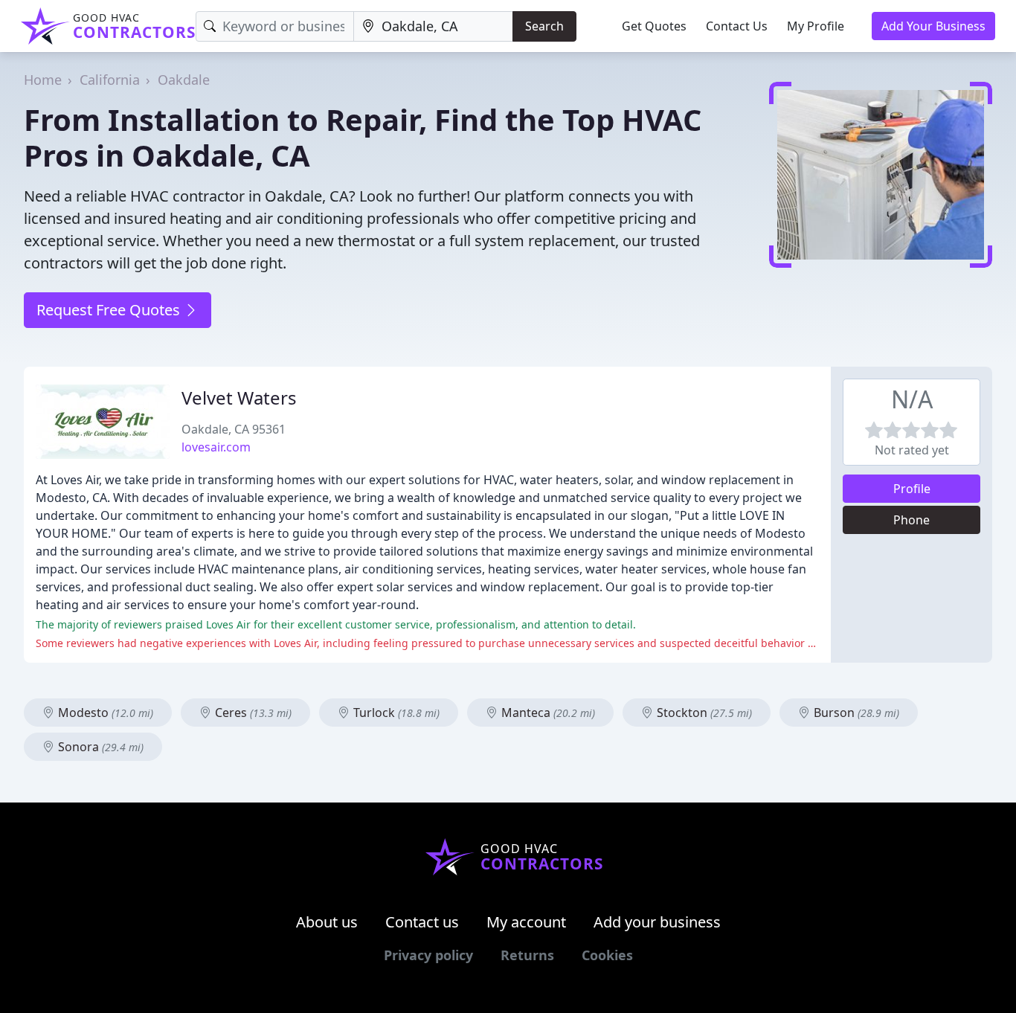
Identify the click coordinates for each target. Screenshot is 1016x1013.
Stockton (703, 712)
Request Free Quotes (110, 310)
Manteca (546, 712)
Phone (911, 520)
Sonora (99, 747)
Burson (855, 712)
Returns (527, 955)
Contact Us (737, 26)
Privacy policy (428, 955)
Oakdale (184, 80)
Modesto (104, 712)
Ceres (252, 712)
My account (526, 922)
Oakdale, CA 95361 (233, 429)
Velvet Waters (239, 397)
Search (544, 26)
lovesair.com (216, 447)
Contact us (422, 922)
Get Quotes (654, 26)
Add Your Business (933, 26)
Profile (911, 488)
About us (327, 922)
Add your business (657, 922)
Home (43, 80)
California (110, 80)
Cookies (607, 955)
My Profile (815, 26)
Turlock (395, 712)
